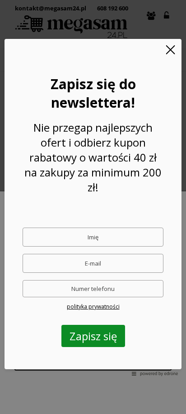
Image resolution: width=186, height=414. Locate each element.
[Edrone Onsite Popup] (93, 207)
